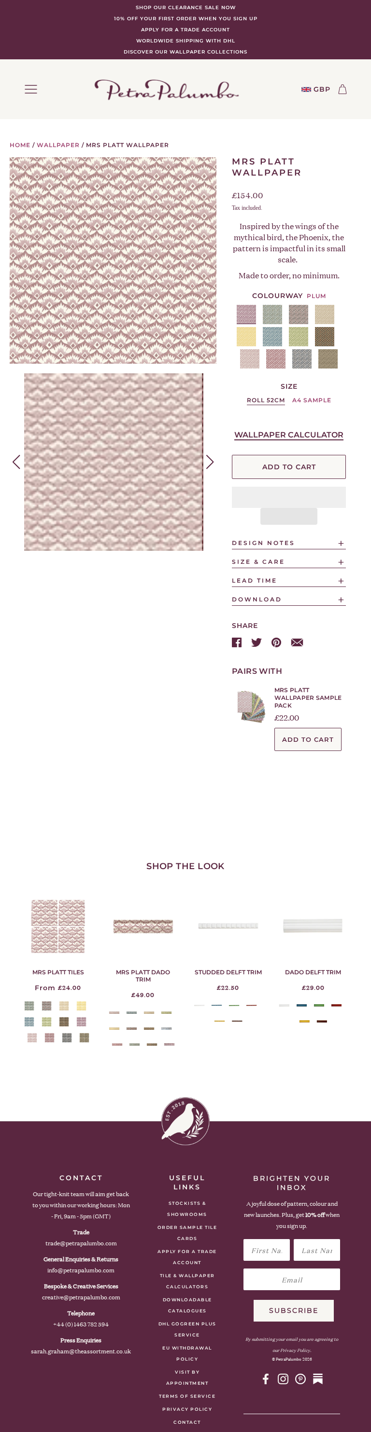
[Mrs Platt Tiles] (58, 926)
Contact (187, 1422)
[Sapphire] (302, 358)
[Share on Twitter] (257, 642)
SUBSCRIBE (293, 1310)
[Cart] (342, 89)
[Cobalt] (272, 336)
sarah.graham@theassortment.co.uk (81, 1351)
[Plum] (246, 314)
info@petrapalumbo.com (80, 1270)
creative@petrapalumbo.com (81, 1297)
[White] (199, 1005)
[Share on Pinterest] (277, 642)
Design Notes (263, 542)
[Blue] (217, 1005)
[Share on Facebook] (237, 642)
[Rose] (249, 358)
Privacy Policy (187, 1409)
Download (257, 599)
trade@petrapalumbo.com (81, 1243)
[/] (167, 89)
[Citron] (246, 336)
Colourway (277, 295)
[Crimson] (251, 1005)
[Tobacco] (328, 358)
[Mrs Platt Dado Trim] (143, 926)
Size (289, 386)
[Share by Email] (297, 642)
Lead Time (254, 580)
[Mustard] (220, 1021)
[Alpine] (272, 314)
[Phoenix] (324, 336)
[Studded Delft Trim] (228, 926)
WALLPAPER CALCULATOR (288, 434)
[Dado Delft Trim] (313, 926)
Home (20, 145)
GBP (322, 89)
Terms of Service (187, 1396)
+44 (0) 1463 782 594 (81, 1324)
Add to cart (308, 739)
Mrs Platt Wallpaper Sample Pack (308, 697)
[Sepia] (237, 1021)
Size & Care (258, 561)
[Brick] (298, 314)
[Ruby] (275, 358)
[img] (265, 1379)
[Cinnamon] (324, 314)
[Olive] (298, 336)
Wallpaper (58, 145)
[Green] (234, 1005)
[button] (289, 497)
